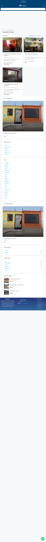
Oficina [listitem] (6, 154)
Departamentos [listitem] (8, 147)
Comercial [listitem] (7, 150)
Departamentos (40, 304)
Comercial (39, 302)
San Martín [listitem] (7, 181)
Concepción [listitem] (7, 172)
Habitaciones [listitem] (7, 152)
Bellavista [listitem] (6, 192)
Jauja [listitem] (6, 177)
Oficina (39, 306)
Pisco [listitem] (6, 198)
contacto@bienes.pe (23, 2)
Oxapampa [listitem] (7, 164)
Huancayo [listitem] (7, 163)
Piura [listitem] (6, 196)
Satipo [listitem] (6, 168)
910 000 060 (24, 301)
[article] (23, 120)
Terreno (39, 308)
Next (41, 115)
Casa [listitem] (6, 145)
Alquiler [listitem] (6, 252)
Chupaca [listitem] (6, 166)
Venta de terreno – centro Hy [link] (14, 290)
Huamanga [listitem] (7, 183)
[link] (12, 44)
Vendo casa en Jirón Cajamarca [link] (31, 54)
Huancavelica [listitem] (7, 189)
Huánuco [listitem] (6, 179)
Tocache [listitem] (6, 190)
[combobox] (38, 36)
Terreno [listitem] (6, 148)
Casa (39, 301)
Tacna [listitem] (6, 185)
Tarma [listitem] (6, 174)
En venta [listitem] (6, 250)
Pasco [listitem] (6, 176)
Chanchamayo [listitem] (7, 170)
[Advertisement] (23, 21)
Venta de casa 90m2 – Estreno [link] (10, 133)
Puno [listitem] (6, 194)
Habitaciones (40, 305)
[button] (42, 538)
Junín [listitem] (6, 187)
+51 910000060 (23, 1)
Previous (4, 115)
